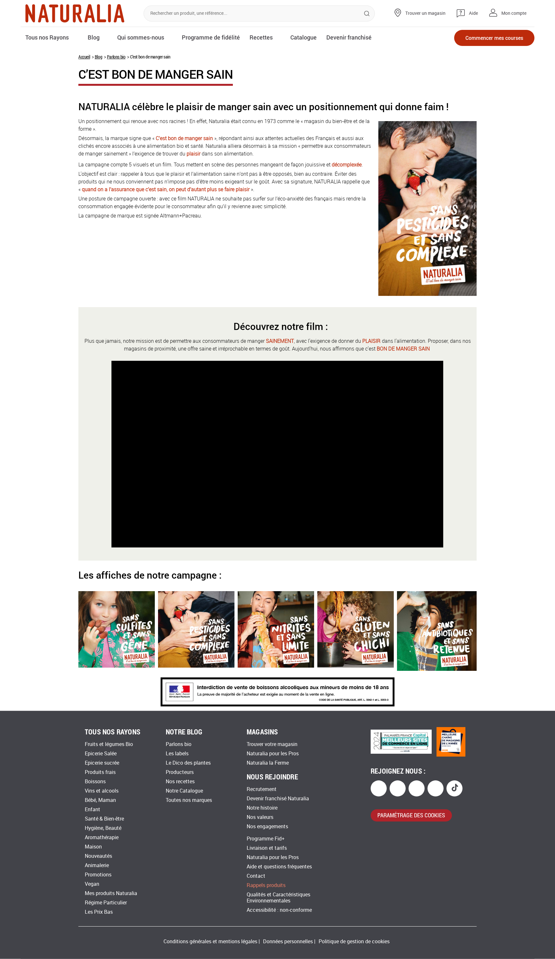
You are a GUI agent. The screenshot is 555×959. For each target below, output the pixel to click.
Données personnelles (288, 941)
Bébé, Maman (100, 800)
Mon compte (513, 13)
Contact (256, 876)
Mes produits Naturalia (111, 893)
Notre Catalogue (184, 791)
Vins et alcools (102, 791)
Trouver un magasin (425, 13)
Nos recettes (180, 781)
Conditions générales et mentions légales (210, 941)
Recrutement (262, 789)
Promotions (98, 875)
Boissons (95, 781)
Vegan (92, 884)
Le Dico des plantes (188, 763)
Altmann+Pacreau (180, 216)
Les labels (177, 753)
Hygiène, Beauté (103, 828)
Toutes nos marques (189, 800)
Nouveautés (98, 856)
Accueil (84, 57)
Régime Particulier (106, 903)
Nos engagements (267, 826)
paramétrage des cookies (411, 815)
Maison (93, 847)
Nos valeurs (260, 817)
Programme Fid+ (266, 839)
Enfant (92, 809)
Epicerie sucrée (102, 763)
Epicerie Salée (101, 753)
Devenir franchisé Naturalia (278, 798)
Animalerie (97, 865)
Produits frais (100, 772)
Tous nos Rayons (47, 37)
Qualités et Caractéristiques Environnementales (278, 898)
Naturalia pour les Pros (273, 753)
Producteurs (180, 772)
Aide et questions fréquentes (279, 867)
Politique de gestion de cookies (354, 941)
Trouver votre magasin (272, 744)
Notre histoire (262, 808)
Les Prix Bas (99, 912)
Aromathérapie (102, 837)
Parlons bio (116, 57)
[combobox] (259, 13)
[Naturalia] (74, 13)
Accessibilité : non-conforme (279, 910)
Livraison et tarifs (267, 848)
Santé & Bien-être (104, 819)
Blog (98, 57)
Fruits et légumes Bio (109, 744)
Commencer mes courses (494, 37)
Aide (473, 13)
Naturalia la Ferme (268, 763)
